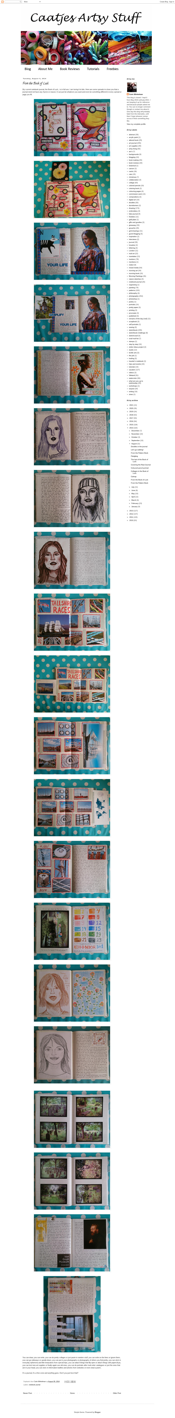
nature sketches (135, 279)
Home (72, 1393)
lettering (132, 248)
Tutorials (93, 69)
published (132, 316)
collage (131, 183)
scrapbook (133, 321)
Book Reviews (70, 69)
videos (131, 373)
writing (131, 391)
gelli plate (132, 220)
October (134, 437)
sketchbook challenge (137, 333)
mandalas (132, 256)
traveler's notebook (136, 361)
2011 (131, 517)
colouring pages (135, 191)
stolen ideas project (136, 347)
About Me (45, 69)
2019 (131, 411)
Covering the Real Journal (141, 465)
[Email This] (65, 1381)
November (135, 434)
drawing (132, 208)
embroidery (133, 211)
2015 (131, 425)
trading (131, 358)
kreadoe (132, 245)
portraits (132, 304)
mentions (132, 262)
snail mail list (133, 338)
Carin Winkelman (136, 94)
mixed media (134, 268)
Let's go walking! (137, 450)
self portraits (133, 324)
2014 (131, 428)
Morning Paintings (135, 276)
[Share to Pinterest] (74, 1381)
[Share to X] (70, 1381)
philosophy (133, 293)
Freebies (112, 69)
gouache (132, 228)
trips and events (135, 364)
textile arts (133, 353)
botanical (132, 166)
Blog (28, 69)
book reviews (134, 163)
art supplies (133, 146)
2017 (131, 418)
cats (130, 174)
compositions (134, 197)
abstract (132, 135)
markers (132, 259)
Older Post (117, 1393)
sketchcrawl (133, 336)
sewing (131, 327)
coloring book (134, 188)
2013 (131, 511)
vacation (132, 370)
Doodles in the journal (139, 446)
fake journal (133, 214)
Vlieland (132, 375)
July (133, 487)
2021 (131, 405)
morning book (134, 273)
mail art (132, 253)
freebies (132, 217)
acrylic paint (133, 137)
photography (133, 296)
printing (132, 310)
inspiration (133, 236)
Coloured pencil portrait (140, 468)
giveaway (132, 225)
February (135, 503)
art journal (133, 143)
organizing (133, 285)
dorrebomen (133, 205)
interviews (132, 239)
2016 (131, 421)
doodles (132, 202)
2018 (131, 415)
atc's (130, 151)
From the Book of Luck (139, 480)
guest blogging (134, 234)
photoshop (133, 299)
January (134, 506)
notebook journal (34, 1385)
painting (132, 288)
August (134, 444)
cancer (131, 168)
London (132, 251)
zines (131, 394)
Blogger (97, 1412)
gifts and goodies (135, 222)
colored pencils (134, 185)
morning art (133, 270)
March (134, 500)
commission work (135, 194)
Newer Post (27, 1393)
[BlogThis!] (68, 1381)
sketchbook (133, 330)
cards (131, 171)
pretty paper (133, 307)
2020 (131, 408)
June (133, 490)
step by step (133, 344)
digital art (132, 200)
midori (131, 265)
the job (131, 355)
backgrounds (134, 154)
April (133, 497)
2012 (131, 514)
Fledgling (134, 456)
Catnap (133, 476)
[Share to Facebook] (72, 1381)
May (133, 493)
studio (131, 350)
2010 (131, 520)
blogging (132, 157)
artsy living (133, 149)
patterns (132, 290)
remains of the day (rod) (138, 319)
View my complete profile (136, 124)
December (135, 431)
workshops (133, 386)
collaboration (134, 180)
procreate (132, 313)
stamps (131, 341)
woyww (131, 389)
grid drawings (134, 231)
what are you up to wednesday (136, 382)
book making (134, 160)
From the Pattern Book (139, 453)
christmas (132, 177)
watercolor (133, 378)
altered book (133, 140)
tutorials (132, 367)
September (135, 440)
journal (131, 242)
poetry (131, 302)
